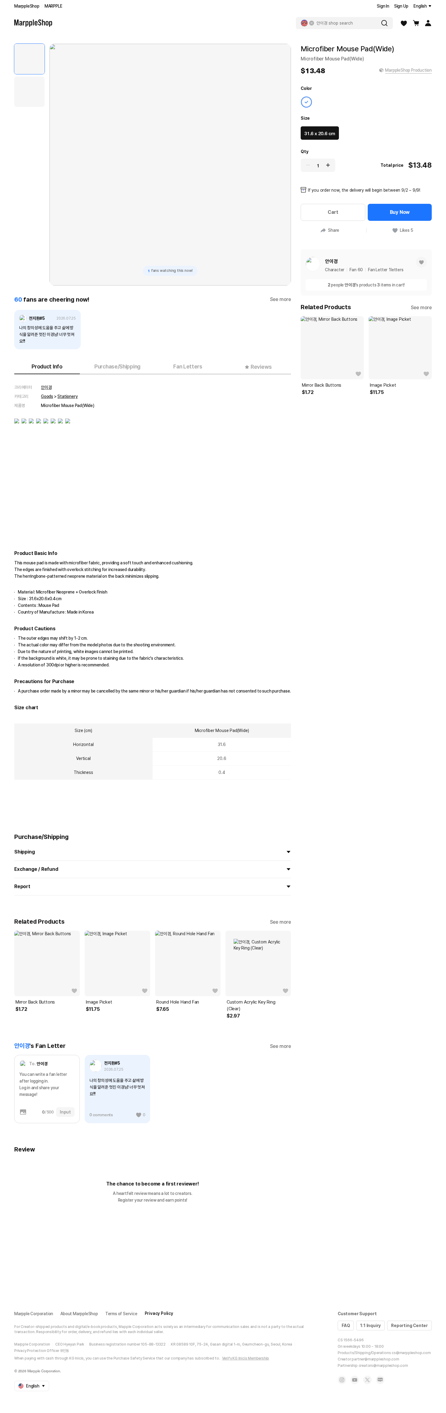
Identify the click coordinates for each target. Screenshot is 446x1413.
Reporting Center (409, 1325)
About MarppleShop (79, 1313)
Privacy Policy (159, 1313)
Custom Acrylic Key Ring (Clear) (251, 1005)
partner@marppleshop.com (375, 1359)
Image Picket (99, 1002)
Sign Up (401, 6)
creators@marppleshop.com (383, 1365)
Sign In (383, 6)
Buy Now (400, 212)
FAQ (346, 1325)
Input (65, 1112)
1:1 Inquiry (370, 1325)
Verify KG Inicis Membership (245, 1358)
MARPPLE (54, 6)
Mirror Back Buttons (35, 1002)
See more (280, 299)
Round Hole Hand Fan (177, 1002)
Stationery (67, 396)
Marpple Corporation (33, 1313)
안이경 (46, 387)
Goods (47, 396)
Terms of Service (121, 1313)
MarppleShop (26, 6)
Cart (333, 212)
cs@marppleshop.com (411, 1353)
